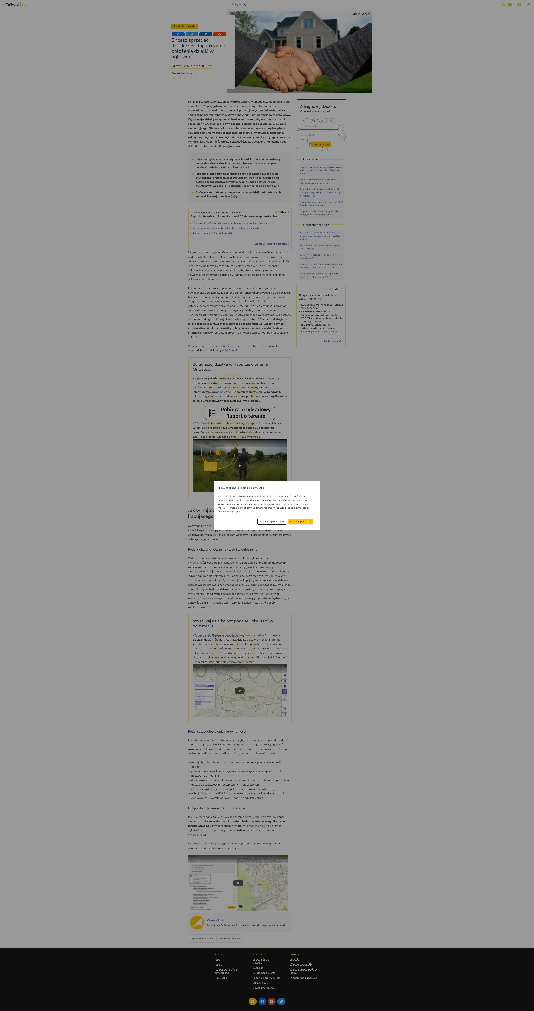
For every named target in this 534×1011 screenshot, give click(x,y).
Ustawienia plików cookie (272, 521)
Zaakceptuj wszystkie (300, 521)
